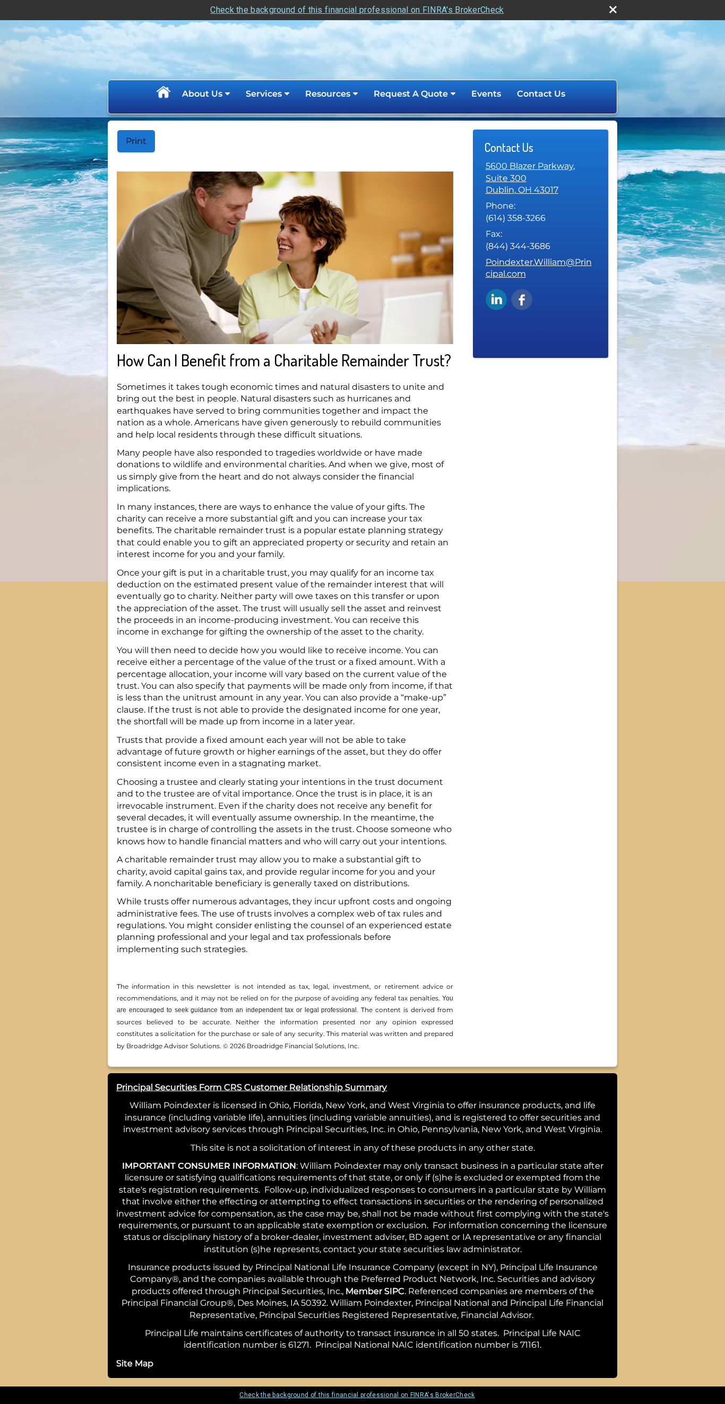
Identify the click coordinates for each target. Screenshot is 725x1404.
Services (264, 94)
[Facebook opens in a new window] (521, 299)
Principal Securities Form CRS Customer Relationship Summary (251, 1087)
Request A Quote (411, 94)
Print (136, 141)
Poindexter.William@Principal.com (539, 268)
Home (163, 94)
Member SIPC (375, 1291)
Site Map (134, 1363)
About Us (202, 94)
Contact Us (541, 94)
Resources (327, 94)
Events (486, 94)
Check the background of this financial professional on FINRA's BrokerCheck (357, 10)
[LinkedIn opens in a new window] (496, 299)
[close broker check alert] (613, 9)
